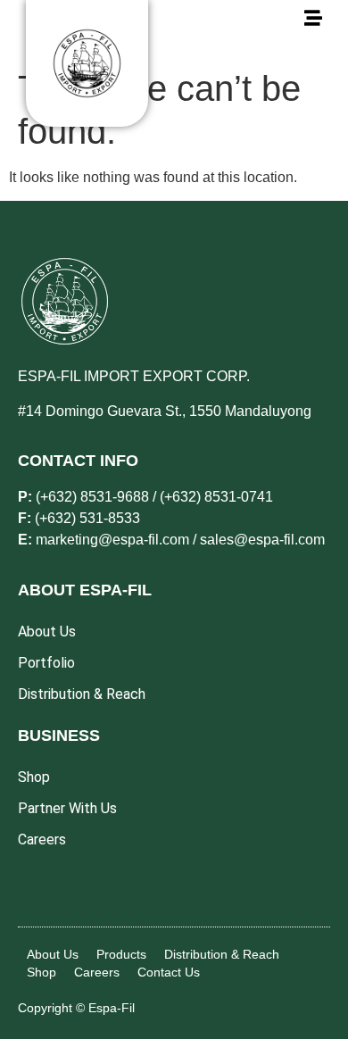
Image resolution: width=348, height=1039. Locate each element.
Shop (41, 972)
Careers (97, 972)
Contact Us (168, 972)
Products (121, 954)
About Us (53, 954)
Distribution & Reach (221, 954)
